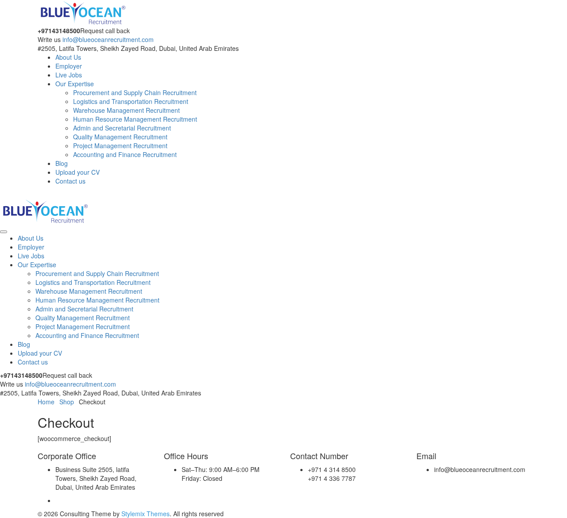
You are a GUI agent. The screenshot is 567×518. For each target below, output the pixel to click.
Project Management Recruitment (120, 145)
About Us (68, 57)
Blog (61, 163)
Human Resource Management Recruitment (135, 119)
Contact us (70, 181)
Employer (68, 65)
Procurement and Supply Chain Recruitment (135, 92)
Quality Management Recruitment (120, 136)
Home (46, 401)
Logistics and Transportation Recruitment (130, 101)
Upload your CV (77, 172)
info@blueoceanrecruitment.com (108, 39)
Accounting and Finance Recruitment (125, 154)
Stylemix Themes (145, 513)
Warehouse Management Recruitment (126, 110)
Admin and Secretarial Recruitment (122, 127)
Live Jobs (68, 74)
